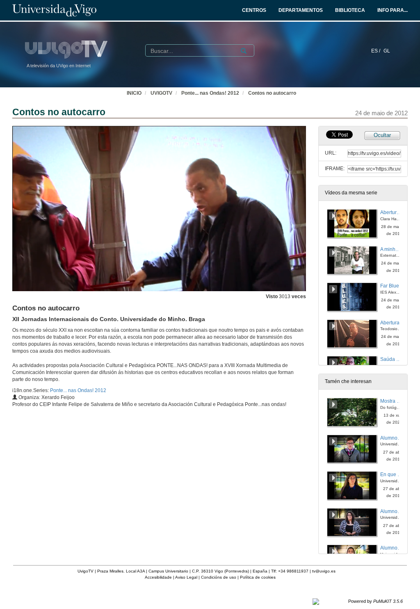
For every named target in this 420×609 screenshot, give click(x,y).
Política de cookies (258, 577)
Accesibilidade (158, 577)
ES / (376, 51)
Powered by (375, 601)
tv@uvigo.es (324, 571)
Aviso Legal (186, 577)
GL (386, 51)
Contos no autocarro (272, 93)
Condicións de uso (218, 577)
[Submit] (243, 51)
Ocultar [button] (382, 135)
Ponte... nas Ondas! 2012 (210, 93)
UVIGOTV (161, 93)
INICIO (134, 93)
